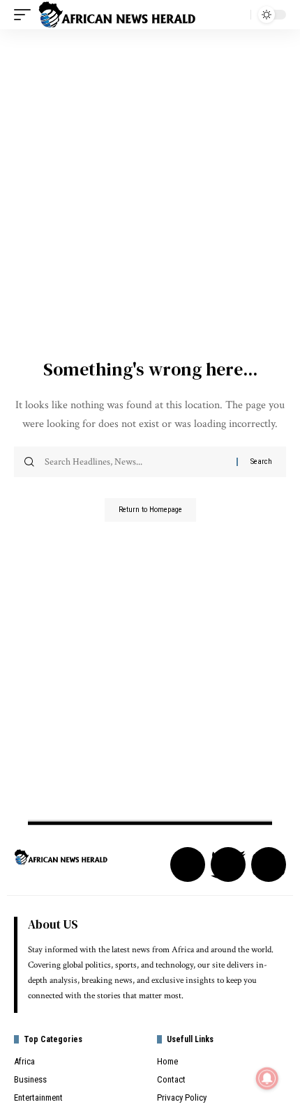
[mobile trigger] (26, 14)
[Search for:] (135, 462)
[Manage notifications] (267, 1078)
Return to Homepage (150, 509)
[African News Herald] (117, 14)
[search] (236, 15)
